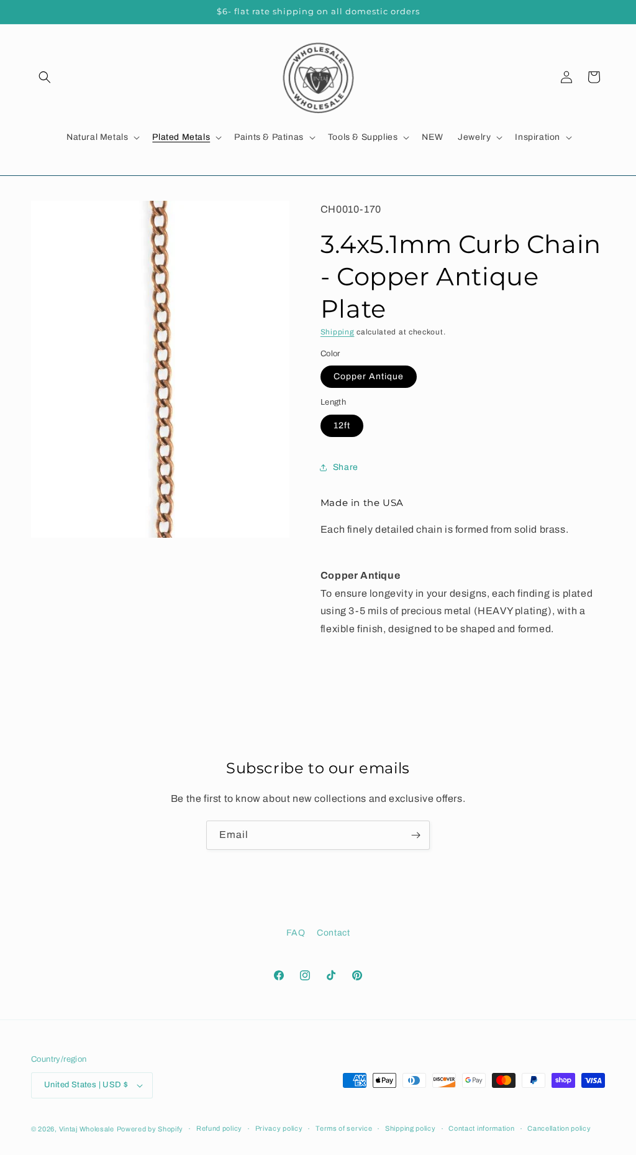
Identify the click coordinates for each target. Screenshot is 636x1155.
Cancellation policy (559, 1128)
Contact (333, 932)
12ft (342, 425)
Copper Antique (369, 376)
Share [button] (345, 467)
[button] (44, 77)
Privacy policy (279, 1128)
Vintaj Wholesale (86, 1129)
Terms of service (344, 1128)
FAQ (296, 932)
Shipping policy (410, 1128)
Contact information (481, 1128)
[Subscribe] (415, 835)
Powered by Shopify (150, 1129)
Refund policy (219, 1128)
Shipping (337, 332)
